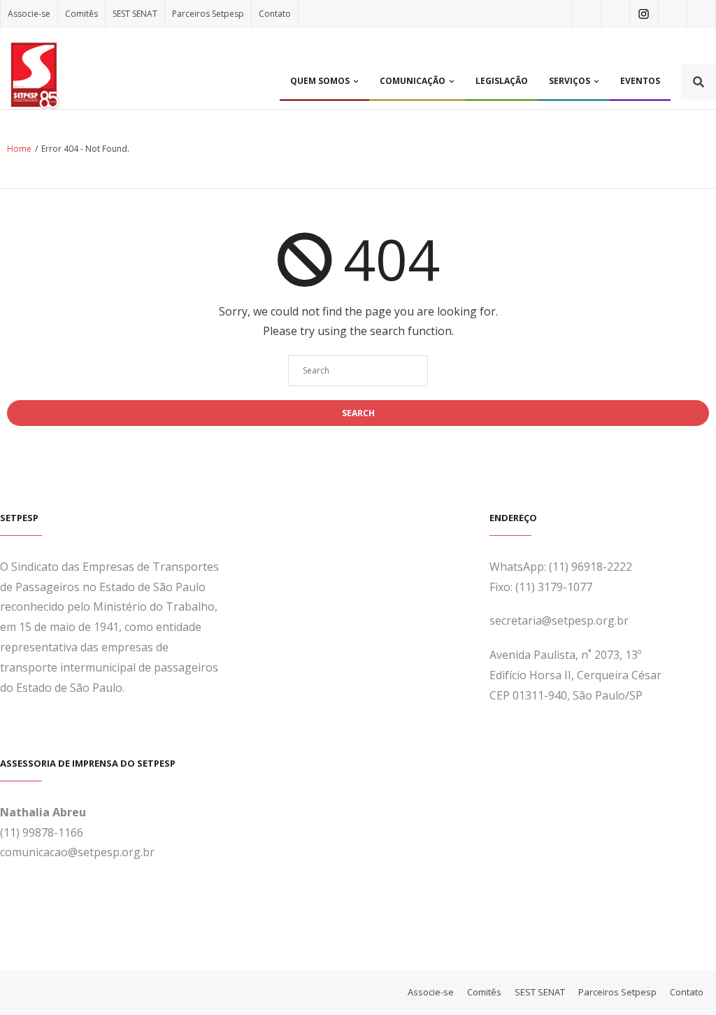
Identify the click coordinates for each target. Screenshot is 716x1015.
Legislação (501, 81)
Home (19, 149)
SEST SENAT (135, 14)
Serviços (569, 81)
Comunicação (412, 81)
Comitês (81, 14)
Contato (275, 14)
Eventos (640, 81)
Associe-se (29, 14)
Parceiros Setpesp (208, 14)
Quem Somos (320, 81)
